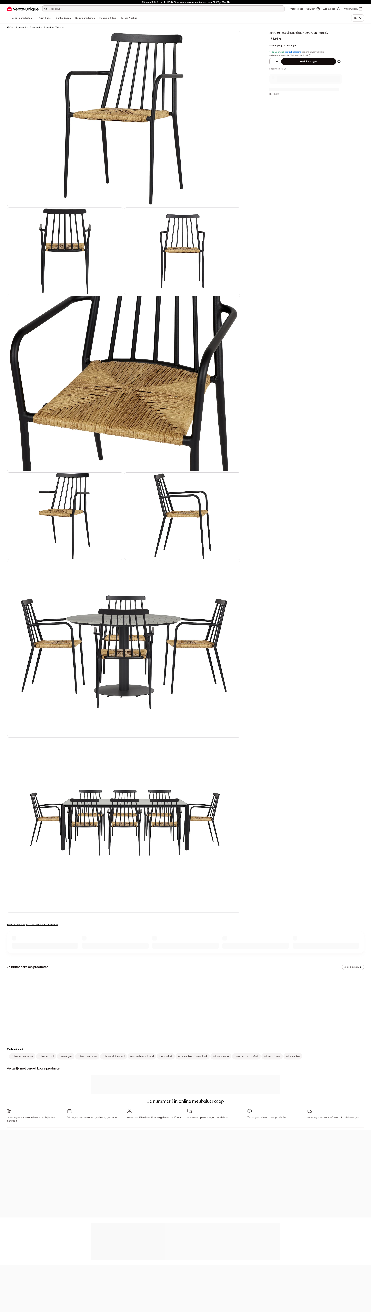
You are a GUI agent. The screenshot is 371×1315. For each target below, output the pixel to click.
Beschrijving (275, 45)
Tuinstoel (60, 27)
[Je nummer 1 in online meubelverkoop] (23, 8)
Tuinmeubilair (22, 27)
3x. (281, 68)
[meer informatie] (285, 69)
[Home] (8, 27)
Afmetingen (290, 45)
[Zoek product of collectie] (45, 9)
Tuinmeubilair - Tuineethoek (42, 27)
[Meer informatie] (310, 55)
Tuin (12, 27)
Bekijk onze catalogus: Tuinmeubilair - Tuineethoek (32, 924)
